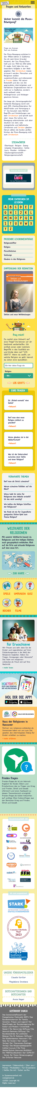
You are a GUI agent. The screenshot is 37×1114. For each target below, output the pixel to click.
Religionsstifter (10, 243)
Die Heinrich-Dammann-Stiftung (18, 1030)
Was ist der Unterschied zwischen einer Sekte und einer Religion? (18, 457)
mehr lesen (8, 667)
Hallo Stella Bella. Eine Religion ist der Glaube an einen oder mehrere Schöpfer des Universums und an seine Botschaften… (12, 463)
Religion (18, 145)
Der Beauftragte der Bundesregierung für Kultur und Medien (18, 1024)
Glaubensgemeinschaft (13, 152)
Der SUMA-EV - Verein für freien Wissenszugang (18, 1054)
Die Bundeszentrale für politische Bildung (16, 1033)
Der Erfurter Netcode (11, 1057)
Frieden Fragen (10, 778)
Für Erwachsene (29, 1068)
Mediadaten (15, 1068)
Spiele (6, 593)
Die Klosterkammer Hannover (14, 1038)
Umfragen (18, 593)
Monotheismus (10, 251)
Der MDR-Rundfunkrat (11, 1053)
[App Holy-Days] (18, 689)
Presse (5, 1068)
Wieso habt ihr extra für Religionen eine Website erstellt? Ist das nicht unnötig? (17, 496)
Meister (13, 150)
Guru (6, 150)
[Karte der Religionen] (18, 560)
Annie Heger (18, 999)
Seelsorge (8, 255)
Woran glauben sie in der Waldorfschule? (18, 438)
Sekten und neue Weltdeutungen (17, 314)
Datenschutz (18, 1065)
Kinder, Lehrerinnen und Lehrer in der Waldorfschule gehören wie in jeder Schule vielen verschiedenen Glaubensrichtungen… (12, 443)
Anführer (22, 150)
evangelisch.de (8, 1078)
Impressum (6, 1065)
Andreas (14, 50)
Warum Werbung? (18, 170)
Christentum (21, 71)
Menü (33, 2)
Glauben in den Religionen (14, 259)
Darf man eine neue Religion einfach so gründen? (16, 420)
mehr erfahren (10, 738)
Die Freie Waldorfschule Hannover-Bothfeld (16, 1049)
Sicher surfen (24, 1070)
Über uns (30, 1065)
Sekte (26, 148)
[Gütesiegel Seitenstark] (18, 905)
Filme (18, 610)
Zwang (25, 145)
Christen (21, 127)
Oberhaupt (9, 145)
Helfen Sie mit (10, 1070)
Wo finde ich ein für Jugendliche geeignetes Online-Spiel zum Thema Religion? (17, 514)
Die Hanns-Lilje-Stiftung (19, 1029)
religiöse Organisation (13, 148)
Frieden (9, 80)
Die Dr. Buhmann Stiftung (20, 1036)
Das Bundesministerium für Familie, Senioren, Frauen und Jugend (17, 1019)
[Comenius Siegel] (18, 927)
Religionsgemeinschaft (13, 155)
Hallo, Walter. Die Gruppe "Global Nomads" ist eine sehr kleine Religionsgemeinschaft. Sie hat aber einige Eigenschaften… (12, 406)
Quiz (30, 593)
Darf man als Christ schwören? (16, 481)
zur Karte (18, 573)
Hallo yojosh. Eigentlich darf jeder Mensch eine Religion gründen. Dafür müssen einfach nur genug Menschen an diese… (12, 426)
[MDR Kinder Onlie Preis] (18, 951)
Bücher (7, 610)
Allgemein (19, 14)
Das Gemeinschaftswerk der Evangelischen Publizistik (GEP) (15, 1016)
